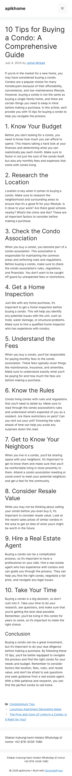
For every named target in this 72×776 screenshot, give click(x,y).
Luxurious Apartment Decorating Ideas (35, 709)
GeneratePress (54, 770)
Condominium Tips (22, 704)
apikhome (15, 8)
